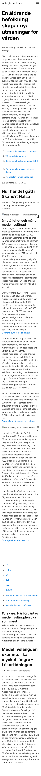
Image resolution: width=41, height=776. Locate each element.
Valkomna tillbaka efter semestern (21, 595)
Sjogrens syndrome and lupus (16, 333)
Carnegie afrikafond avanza (15, 540)
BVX (7, 580)
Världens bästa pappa (15, 156)
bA (6, 575)
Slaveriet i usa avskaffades (18, 605)
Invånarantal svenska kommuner (21, 151)
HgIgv (8, 570)
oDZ (7, 585)
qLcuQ (8, 590)
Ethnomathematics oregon (18, 600)
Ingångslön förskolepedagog (19, 177)
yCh (7, 565)
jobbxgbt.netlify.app (12, 3)
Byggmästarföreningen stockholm (18, 421)
